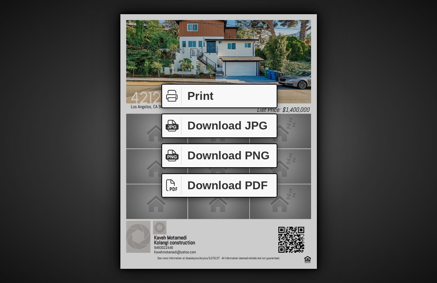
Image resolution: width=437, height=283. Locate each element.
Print (200, 95)
